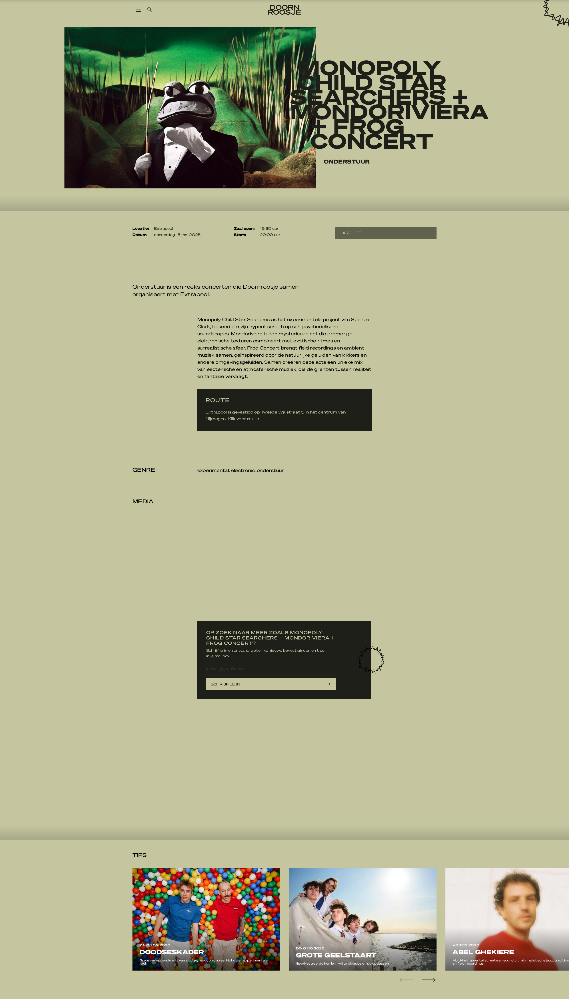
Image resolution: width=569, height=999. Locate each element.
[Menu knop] (138, 9)
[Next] (428, 980)
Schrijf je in (225, 684)
